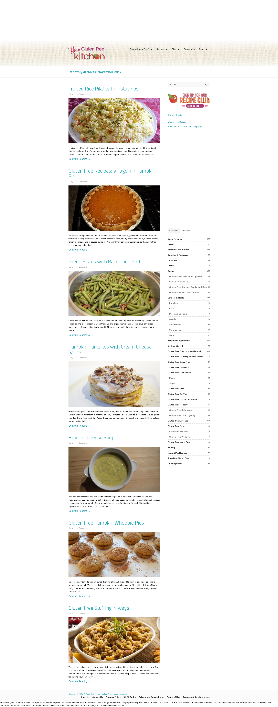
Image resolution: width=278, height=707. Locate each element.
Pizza (171, 308)
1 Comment (82, 613)
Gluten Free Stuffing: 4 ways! (99, 608)
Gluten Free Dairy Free (179, 362)
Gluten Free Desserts (178, 367)
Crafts (171, 266)
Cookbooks (189, 49)
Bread (171, 244)
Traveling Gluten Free (178, 458)
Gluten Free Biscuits (177, 122)
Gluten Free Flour (176, 389)
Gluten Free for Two (177, 394)
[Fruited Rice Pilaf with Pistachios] (114, 120)
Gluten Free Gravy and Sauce (182, 399)
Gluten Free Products (179, 437)
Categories (173, 230)
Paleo (172, 378)
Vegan (172, 383)
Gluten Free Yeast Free (179, 442)
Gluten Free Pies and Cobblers (184, 292)
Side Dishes (175, 324)
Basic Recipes (175, 239)
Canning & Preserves (178, 255)
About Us (85, 697)
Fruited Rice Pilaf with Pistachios (103, 89)
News (201, 49)
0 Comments (82, 94)
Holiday (171, 447)
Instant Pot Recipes (177, 453)
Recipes (160, 49)
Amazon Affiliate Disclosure (196, 697)
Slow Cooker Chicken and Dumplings (185, 126)
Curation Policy (113, 697)
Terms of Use (173, 697)
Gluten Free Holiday (178, 405)
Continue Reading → (79, 159)
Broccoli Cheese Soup (91, 437)
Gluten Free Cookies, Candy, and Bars (188, 287)
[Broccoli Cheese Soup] (114, 469)
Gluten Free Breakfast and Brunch (185, 351)
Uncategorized (175, 463)
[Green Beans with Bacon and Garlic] (114, 293)
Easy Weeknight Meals (179, 340)
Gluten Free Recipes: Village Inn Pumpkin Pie (111, 173)
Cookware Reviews (178, 431)
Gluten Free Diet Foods (179, 372)
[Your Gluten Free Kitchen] (86, 59)
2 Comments (82, 182)
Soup (171, 335)
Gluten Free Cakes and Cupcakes (185, 276)
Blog (174, 49)
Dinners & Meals (176, 298)
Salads (172, 319)
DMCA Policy (130, 697)
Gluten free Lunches (178, 421)
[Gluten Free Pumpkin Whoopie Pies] (114, 554)
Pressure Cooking (178, 314)
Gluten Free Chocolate (180, 282)
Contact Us (97, 697)
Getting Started (175, 346)
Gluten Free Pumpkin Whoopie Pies (106, 523)
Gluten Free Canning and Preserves (185, 356)
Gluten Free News (176, 426)
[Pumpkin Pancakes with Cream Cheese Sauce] (114, 384)
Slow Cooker (175, 330)
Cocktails (172, 260)
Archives (186, 230)
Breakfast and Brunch (178, 249)
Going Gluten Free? (139, 49)
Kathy (70, 94)
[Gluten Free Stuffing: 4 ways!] (114, 640)
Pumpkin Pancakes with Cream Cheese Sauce (110, 349)
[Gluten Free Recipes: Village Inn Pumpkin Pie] (114, 208)
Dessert (171, 271)
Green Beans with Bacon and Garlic (105, 261)
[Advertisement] (139, 20)
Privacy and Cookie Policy (151, 697)
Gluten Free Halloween (180, 410)
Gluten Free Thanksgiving (182, 415)
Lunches (173, 303)
